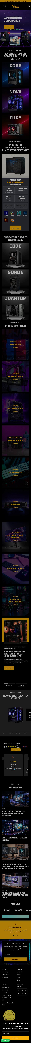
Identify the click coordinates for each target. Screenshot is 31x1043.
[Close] (28, 1022)
